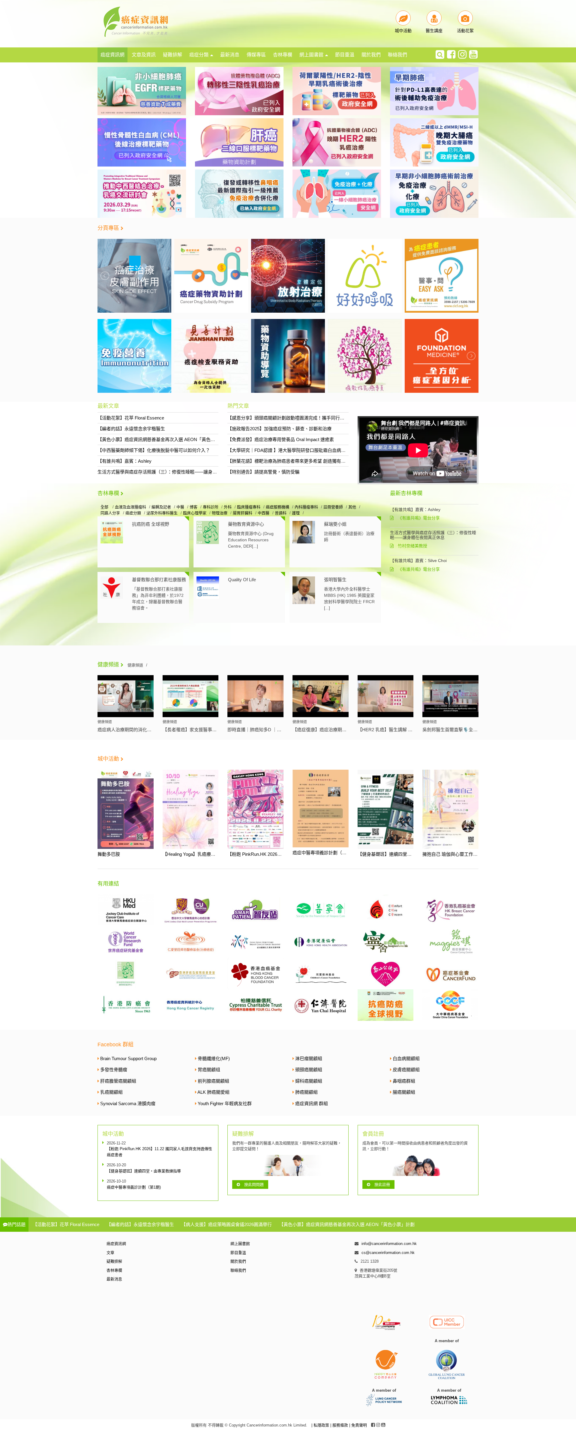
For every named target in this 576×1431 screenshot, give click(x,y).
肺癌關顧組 (306, 1092)
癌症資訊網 (112, 54)
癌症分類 (198, 54)
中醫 (180, 507)
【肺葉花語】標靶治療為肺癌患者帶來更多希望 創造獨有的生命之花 (295, 461)
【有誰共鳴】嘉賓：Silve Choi (418, 560)
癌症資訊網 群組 (311, 1103)
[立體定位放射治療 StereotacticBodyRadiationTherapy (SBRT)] (288, 275)
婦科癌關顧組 (308, 1081)
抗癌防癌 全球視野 (150, 524)
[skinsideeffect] (134, 275)
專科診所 (210, 507)
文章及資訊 (144, 54)
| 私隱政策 (320, 1425)
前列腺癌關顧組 (213, 1081)
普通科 (280, 513)
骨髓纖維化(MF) (214, 1058)
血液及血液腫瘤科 (130, 507)
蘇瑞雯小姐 (335, 524)
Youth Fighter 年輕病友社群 (225, 1103)
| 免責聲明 (358, 1425)
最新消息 (229, 54)
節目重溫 (344, 54)
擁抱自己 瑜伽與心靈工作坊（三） (456, 854)
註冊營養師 (333, 507)
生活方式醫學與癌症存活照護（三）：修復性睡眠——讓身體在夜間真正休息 (173, 471)
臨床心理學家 (194, 513)
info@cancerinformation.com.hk (389, 1243)
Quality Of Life (242, 579)
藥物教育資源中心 (246, 524)
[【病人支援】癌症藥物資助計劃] (211, 275)
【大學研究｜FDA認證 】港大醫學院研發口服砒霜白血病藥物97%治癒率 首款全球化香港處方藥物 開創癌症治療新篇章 (346, 450)
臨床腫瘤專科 (248, 507)
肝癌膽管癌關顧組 (118, 1081)
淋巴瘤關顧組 (308, 1058)
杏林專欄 (282, 54)
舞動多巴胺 (109, 854)
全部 (105, 507)
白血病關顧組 (406, 1058)
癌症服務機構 (277, 507)
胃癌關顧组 (209, 1069)
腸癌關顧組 (404, 1092)
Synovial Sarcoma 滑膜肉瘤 (127, 1103)
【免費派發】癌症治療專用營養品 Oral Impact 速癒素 (280, 439)
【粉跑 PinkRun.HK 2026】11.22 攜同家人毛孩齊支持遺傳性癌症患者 (159, 1152)
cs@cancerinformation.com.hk (388, 1252)
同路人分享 (110, 513)
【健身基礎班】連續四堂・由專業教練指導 (400, 854)
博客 (193, 507)
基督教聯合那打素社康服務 (159, 579)
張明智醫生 (335, 579)
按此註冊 (382, 1184)
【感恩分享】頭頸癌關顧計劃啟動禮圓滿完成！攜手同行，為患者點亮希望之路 (306, 417)
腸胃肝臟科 (242, 513)
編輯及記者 (161, 507)
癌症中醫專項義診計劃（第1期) (323, 852)
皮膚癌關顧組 (406, 1069)
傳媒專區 (256, 54)
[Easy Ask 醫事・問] (441, 275)
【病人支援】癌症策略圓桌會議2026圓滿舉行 (226, 1224)
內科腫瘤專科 (306, 507)
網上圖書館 (311, 54)
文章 (110, 1252)
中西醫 (263, 513)
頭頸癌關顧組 (308, 1069)
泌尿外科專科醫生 (162, 513)
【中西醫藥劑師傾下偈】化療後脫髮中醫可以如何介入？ (154, 450)
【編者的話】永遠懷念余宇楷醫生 (131, 428)
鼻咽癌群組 (404, 1081)
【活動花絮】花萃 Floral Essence (131, 417)
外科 (228, 507)
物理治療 (219, 513)
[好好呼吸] (365, 275)
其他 (352, 507)
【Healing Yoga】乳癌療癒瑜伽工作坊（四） (207, 854)
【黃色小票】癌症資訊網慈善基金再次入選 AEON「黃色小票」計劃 (165, 439)
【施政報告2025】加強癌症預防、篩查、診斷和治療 (279, 428)
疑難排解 (172, 54)
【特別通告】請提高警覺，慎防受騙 (263, 471)
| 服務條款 (339, 1425)
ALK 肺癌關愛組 (213, 1092)
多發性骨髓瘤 (113, 1069)
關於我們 (371, 54)
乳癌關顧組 (111, 1092)
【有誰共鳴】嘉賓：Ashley (125, 461)
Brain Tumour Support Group (128, 1058)
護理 (296, 513)
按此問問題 (254, 1184)
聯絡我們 (397, 54)
